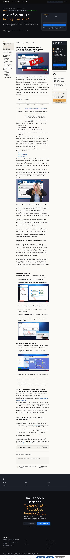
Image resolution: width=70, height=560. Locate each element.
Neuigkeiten (14, 1)
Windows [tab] (19, 269)
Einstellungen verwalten (60, 557)
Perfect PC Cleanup (42, 108)
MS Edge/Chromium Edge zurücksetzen (8, 65)
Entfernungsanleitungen (11, 8)
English (4, 482)
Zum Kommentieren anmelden (43, 467)
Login (65, 1)
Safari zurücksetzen (8, 77)
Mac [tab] (24, 269)
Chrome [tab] (38, 269)
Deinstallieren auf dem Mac (8, 62)
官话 (26, 485)
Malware (18, 1)
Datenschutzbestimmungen (51, 542)
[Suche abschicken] (48, 2)
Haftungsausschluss (50, 544)
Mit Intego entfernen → (54, 24)
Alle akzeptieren (41, 557)
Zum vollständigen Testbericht (59, 67)
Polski (26, 482)
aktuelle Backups (37, 425)
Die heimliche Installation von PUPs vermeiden (8, 52)
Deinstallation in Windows (7, 59)
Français (48, 482)
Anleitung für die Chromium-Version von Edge (7, 68)
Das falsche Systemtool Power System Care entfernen (7, 55)
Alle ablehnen (49, 557)
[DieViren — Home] (6, 1)
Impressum (48, 548)
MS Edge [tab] (28, 269)
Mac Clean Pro (27, 108)
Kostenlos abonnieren (59, 100)
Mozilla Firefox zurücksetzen (7, 72)
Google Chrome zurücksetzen (7, 75)
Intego (31, 120)
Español (4, 485)
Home (4, 8)
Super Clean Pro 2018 (34, 108)
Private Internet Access (26, 405)
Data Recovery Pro (27, 442)
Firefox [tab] (33, 269)
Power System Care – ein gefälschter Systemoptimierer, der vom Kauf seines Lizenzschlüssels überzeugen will (8, 46)
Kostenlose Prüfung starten (43, 523)
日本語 (48, 485)
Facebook (4, 547)
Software (23, 1)
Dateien (27, 1)
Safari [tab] (43, 269)
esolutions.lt (12, 545)
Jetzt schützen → (59, 64)
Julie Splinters (8, 30)
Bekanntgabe (49, 546)
